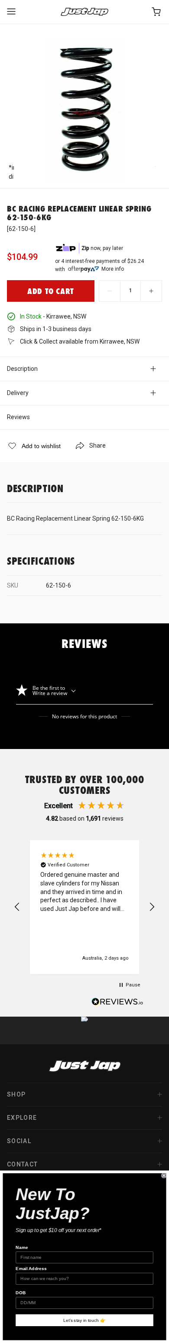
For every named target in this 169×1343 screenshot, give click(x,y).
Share (97, 445)
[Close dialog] (164, 1175)
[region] (84, 907)
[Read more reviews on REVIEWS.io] (117, 1003)
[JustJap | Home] (84, 12)
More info (112, 269)
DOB (21, 1292)
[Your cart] (157, 12)
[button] (17, 907)
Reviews (18, 417)
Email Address (31, 1268)
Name (22, 1247)
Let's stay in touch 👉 (84, 1320)
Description (22, 368)
